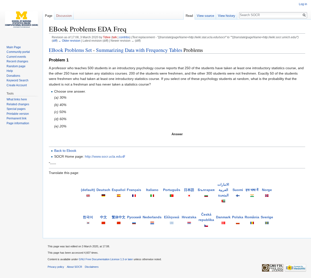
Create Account (17, 85)
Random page (16, 66)
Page (48, 16)
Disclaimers (92, 266)
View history (226, 16)
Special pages (16, 109)
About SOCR (74, 266)
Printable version (18, 113)
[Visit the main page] (21, 19)
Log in (303, 4)
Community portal (18, 52)
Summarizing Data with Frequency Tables (139, 50)
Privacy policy (56, 266)
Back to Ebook (65, 151)
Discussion (64, 16)
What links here (17, 99)
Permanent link (16, 118)
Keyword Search (17, 80)
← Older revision (69, 40)
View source (205, 16)
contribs (124, 37)
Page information (18, 123)
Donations (13, 75)
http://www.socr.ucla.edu (103, 156)
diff (55, 40)
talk (114, 37)
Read (189, 16)
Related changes (18, 104)
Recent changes (17, 61)
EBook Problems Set (70, 50)
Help (10, 71)
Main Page (14, 47)
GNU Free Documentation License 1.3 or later (106, 259)
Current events (16, 56)
